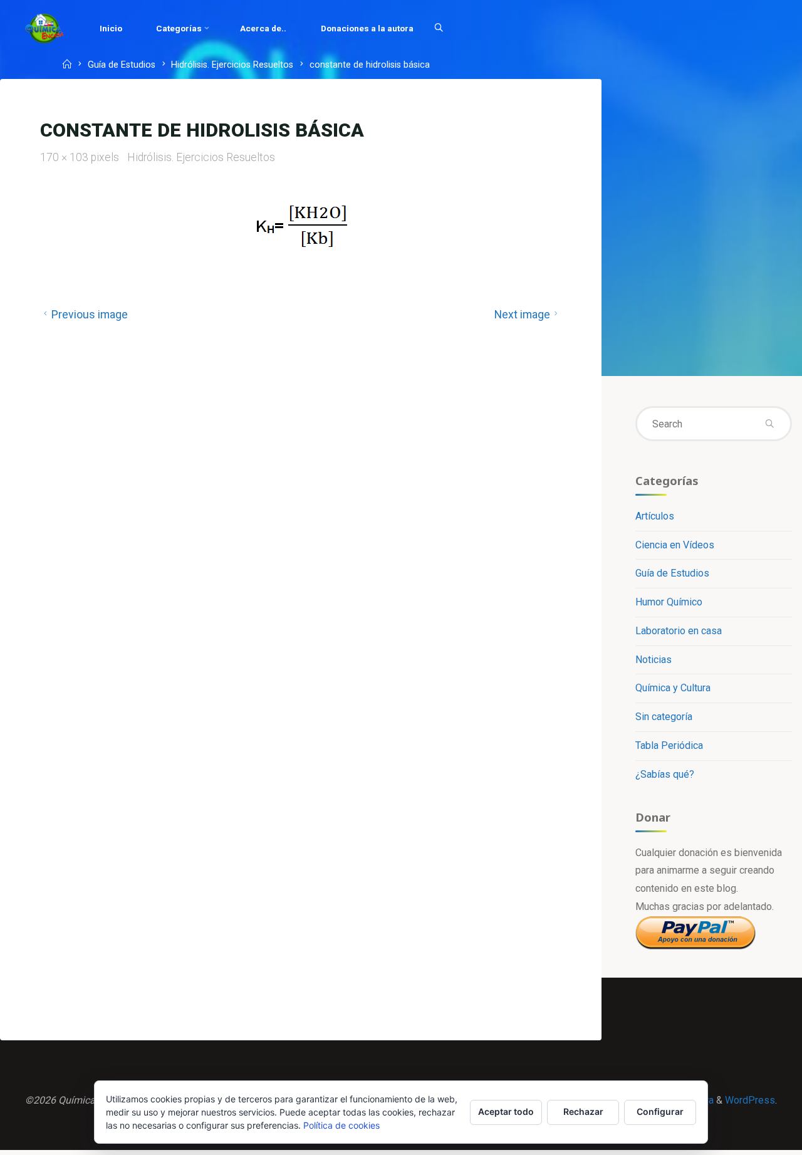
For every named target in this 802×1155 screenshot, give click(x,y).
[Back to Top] (753, 1137)
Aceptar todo (506, 1111)
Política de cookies (341, 1125)
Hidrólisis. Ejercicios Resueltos (232, 65)
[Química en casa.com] (44, 28)
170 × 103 (65, 157)
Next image (522, 314)
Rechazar (583, 1111)
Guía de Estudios (121, 65)
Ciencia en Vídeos (674, 545)
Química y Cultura (673, 688)
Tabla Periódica (669, 745)
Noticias (653, 660)
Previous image (89, 314)
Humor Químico (668, 602)
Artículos (654, 516)
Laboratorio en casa (678, 631)
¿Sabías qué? (664, 774)
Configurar (660, 1111)
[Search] (438, 28)
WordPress (750, 1100)
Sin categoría (663, 717)
